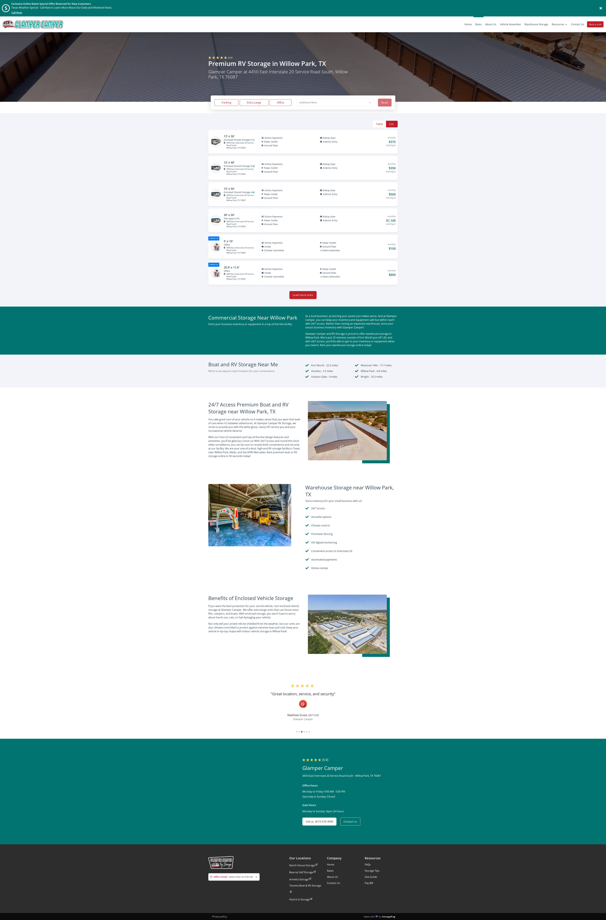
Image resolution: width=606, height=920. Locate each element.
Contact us (350, 821)
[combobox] (334, 102)
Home (330, 864)
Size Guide (371, 877)
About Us (332, 877)
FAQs (368, 864)
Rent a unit (595, 24)
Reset (384, 102)
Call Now (16, 12)
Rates (330, 870)
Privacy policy (219, 916)
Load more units (303, 295)
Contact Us (333, 883)
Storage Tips (372, 870)
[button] (296, 731)
